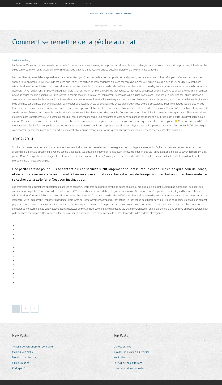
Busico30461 (68, 3)
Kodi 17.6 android (123, 357)
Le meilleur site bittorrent (128, 363)
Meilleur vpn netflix (22, 352)
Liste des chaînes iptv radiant (130, 368)
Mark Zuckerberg (21, 60)
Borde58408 (101, 25)
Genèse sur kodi (123, 346)
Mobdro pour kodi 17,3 (25, 357)
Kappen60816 (32, 3)
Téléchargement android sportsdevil (32, 346)
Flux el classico (20, 363)
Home (17, 3)
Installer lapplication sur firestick (131, 352)
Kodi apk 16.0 (19, 368)
